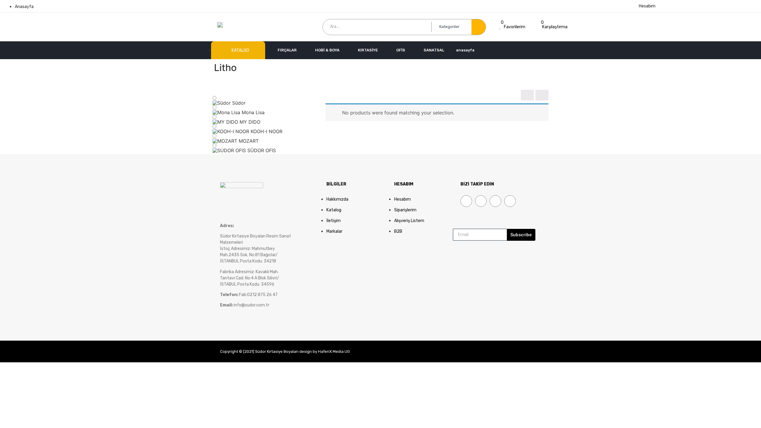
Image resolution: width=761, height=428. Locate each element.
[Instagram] (510, 201)
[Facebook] (466, 201)
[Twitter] (481, 201)
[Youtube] (495, 201)
